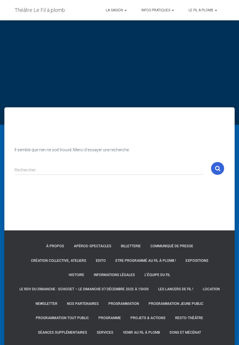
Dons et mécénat (185, 332)
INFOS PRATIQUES (156, 10)
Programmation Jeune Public (176, 304)
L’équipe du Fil (157, 275)
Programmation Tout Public (62, 318)
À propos (55, 246)
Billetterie (131, 246)
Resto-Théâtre (189, 318)
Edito (101, 261)
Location (211, 289)
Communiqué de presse (171, 246)
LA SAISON (115, 10)
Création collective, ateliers (58, 261)
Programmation (123, 304)
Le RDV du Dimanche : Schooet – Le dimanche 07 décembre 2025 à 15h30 (84, 289)
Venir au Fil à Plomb (141, 332)
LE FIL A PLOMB (201, 10)
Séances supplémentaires (62, 332)
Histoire (76, 275)
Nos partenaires (83, 304)
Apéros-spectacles (92, 246)
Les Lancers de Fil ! (175, 289)
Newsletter (46, 304)
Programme (110, 318)
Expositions (197, 261)
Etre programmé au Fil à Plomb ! (145, 261)
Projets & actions (148, 318)
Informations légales (114, 275)
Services (105, 332)
